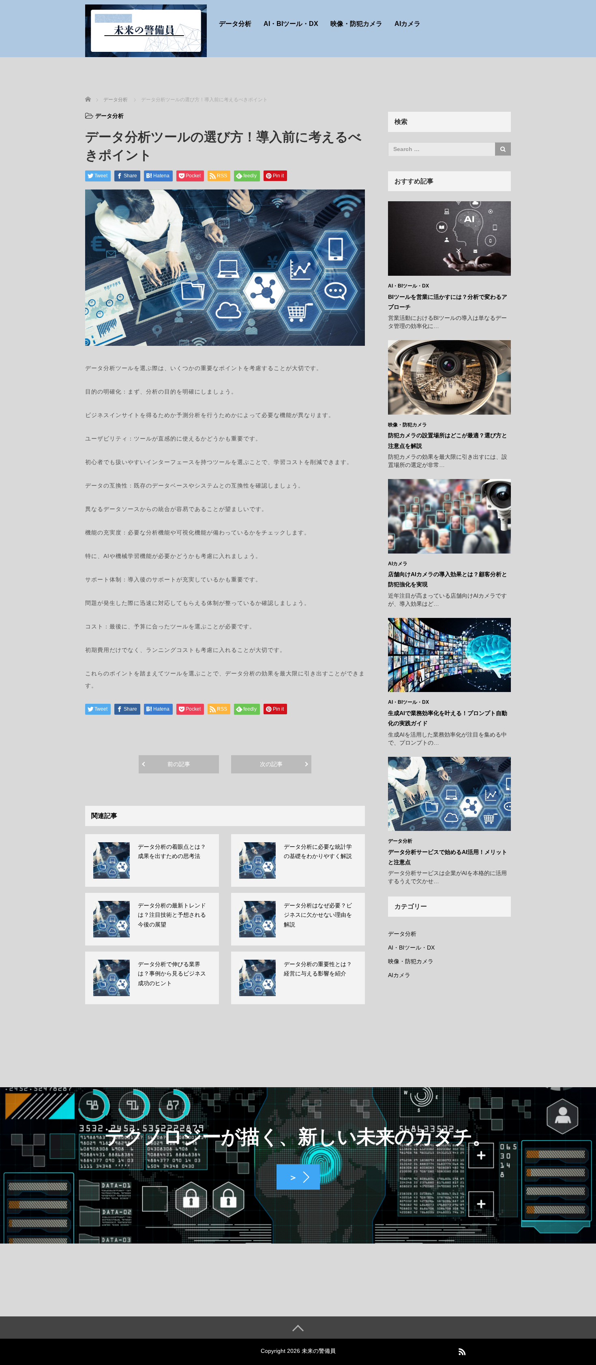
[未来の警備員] (146, 29)
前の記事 (178, 764)
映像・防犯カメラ (356, 23)
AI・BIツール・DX (291, 23)
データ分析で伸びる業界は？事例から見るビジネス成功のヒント (172, 974)
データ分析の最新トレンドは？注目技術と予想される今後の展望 (172, 915)
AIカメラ (407, 23)
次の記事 (271, 764)
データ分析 (235, 23)
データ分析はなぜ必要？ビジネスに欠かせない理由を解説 (318, 915)
